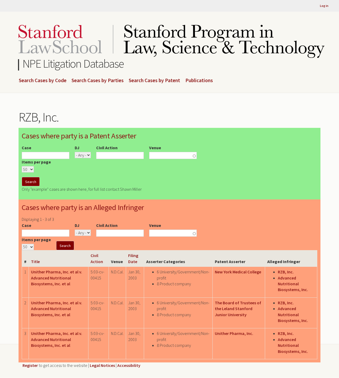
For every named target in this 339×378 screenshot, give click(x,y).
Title (35, 261)
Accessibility (128, 365)
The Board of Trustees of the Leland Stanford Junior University (238, 308)
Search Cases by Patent (154, 80)
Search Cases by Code (42, 80)
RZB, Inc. (286, 271)
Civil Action (107, 147)
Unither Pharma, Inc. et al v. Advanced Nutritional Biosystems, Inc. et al (56, 277)
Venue (155, 147)
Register (30, 365)
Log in (324, 6)
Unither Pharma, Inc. (234, 333)
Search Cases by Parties (98, 80)
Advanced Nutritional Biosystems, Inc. (293, 283)
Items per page (36, 162)
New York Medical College (238, 271)
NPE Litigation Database (73, 63)
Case (26, 147)
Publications (199, 80)
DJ (77, 147)
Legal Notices (102, 365)
